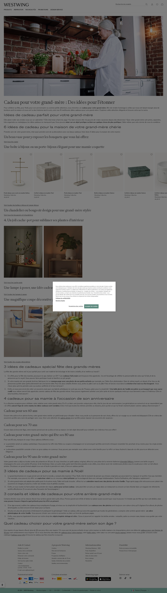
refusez (68, 296)
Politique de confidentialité (63, 298)
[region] (84, 296)
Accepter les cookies (91, 306)
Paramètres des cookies (76, 306)
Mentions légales (60, 300)
